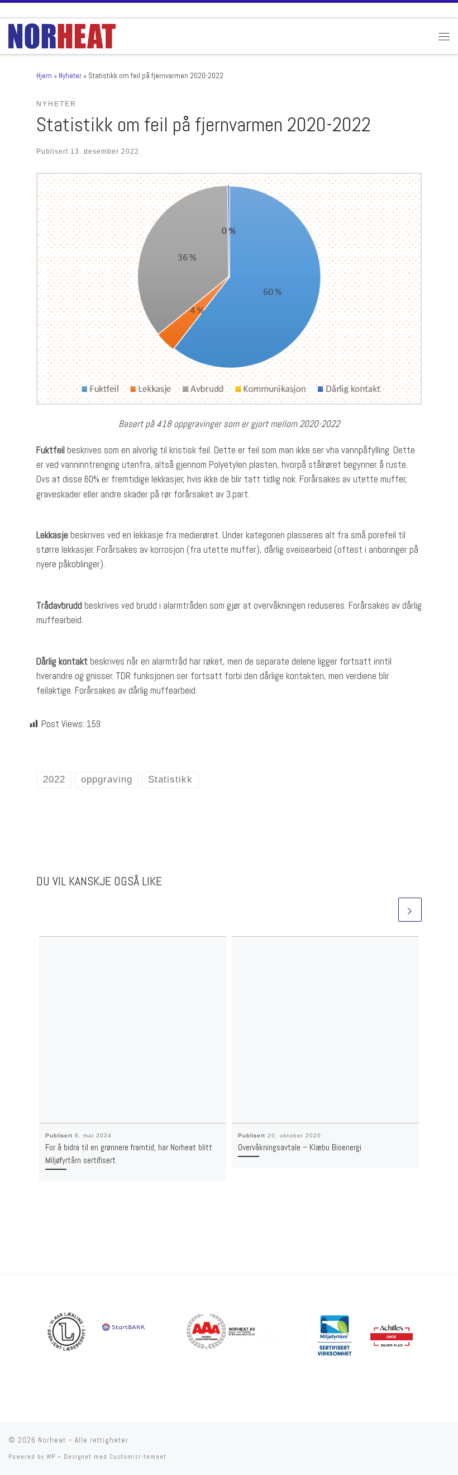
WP (50, 1456)
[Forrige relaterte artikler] (385, 909)
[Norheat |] (62, 34)
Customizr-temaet (137, 1456)
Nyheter (70, 75)
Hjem (44, 75)
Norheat (52, 1440)
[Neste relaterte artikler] (410, 909)
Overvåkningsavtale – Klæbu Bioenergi (299, 1147)
